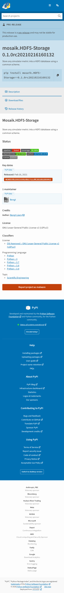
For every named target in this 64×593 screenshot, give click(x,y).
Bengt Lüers (16, 215)
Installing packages (30, 353)
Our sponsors (32, 399)
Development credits (31, 431)
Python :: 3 (12, 259)
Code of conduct (31, 455)
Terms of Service (31, 447)
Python (10, 255)
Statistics (32, 392)
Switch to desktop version (32, 471)
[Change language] (58, 5)
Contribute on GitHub (30, 419)
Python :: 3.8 (13, 265)
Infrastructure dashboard (31, 388)
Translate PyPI (31, 423)
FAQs (32, 368)
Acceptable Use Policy (31, 462)
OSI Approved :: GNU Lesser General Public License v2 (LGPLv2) (33, 245)
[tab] (32, 92)
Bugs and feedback (32, 415)
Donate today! (32, 332)
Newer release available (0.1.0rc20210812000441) (28, 179)
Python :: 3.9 (13, 268)
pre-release (24, 32)
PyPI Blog (31, 384)
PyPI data (8, 170)
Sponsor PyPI (32, 427)
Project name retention (31, 364)
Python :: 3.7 (13, 262)
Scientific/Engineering (18, 277)
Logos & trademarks (32, 396)
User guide (31, 360)
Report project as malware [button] (32, 287)
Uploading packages (31, 356)
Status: (32, 324)
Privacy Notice (31, 459)
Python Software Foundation (36, 584)
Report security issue (32, 451)
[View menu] (50, 5)
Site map (47, 586)
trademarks (15, 584)
